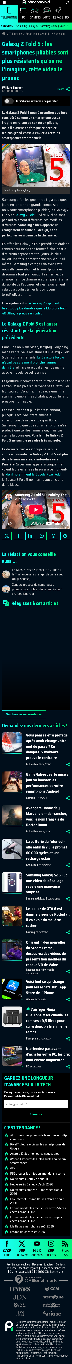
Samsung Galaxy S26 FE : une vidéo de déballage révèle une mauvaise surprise (46, 883)
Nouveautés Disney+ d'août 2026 (31, 1184)
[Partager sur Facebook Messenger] (42, 536)
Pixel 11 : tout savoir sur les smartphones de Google (37, 1146)
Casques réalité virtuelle (40, 970)
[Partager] (68, 89)
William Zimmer (12, 87)
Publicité (12, 1268)
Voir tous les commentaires (24, 714)
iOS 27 (14, 1168)
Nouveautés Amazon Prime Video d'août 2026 (36, 1192)
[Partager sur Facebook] (18, 536)
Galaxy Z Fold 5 (26, 215)
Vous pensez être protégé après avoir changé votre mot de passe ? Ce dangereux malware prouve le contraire (47, 746)
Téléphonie (9, 17)
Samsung (59, 34)
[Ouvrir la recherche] (67, 2)
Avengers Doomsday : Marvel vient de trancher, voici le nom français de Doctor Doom (46, 816)
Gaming (35, 17)
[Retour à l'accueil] (36, 2)
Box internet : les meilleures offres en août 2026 (37, 1201)
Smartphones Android (38, 34)
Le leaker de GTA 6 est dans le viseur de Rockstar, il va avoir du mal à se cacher (48, 917)
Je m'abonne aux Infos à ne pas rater (37, 101)
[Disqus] (36, 660)
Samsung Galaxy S (36, 898)
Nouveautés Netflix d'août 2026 (30, 1179)
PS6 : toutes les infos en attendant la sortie (37, 1174)
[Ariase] (52, 1313)
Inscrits (51, 1252)
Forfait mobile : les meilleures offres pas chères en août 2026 (36, 1219)
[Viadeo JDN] (20, 1313)
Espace (58, 17)
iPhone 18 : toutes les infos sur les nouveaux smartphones (38, 1161)
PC (23, 17)
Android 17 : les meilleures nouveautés (34, 1154)
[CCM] (52, 1289)
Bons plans (32, 1038)
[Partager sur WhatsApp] (53, 536)
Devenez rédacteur (43, 1264)
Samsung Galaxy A (27, 26)
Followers (22, 1252)
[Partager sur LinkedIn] (30, 536)
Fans (7, 1252)
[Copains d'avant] (52, 1305)
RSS (65, 1252)
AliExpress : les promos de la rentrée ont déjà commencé (39, 1137)
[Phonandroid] (9, 1326)
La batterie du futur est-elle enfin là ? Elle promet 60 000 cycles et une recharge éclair (46, 850)
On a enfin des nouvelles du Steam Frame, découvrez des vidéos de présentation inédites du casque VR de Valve (46, 953)
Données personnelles (52, 1268)
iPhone (30, 999)
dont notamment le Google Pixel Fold (33, 474)
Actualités (32, 764)
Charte (13, 1271)
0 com (60, 89)
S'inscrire (36, 1114)
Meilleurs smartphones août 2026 (32, 1226)
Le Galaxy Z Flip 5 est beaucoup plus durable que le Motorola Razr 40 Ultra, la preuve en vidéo (34, 308)
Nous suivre (65, 536)
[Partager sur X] (7, 536)
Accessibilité (26, 1271)
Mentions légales (28, 1268)
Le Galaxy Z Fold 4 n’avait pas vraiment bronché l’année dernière (33, 362)
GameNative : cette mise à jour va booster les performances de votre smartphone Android (47, 782)
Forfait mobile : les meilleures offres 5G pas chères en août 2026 (38, 1210)
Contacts (61, 1264)
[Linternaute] (52, 1297)
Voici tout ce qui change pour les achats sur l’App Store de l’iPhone (46, 987)
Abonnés (37, 1252)
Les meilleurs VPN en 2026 (27, 1232)
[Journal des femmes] (20, 1289)
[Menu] (4, 2)
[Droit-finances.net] (20, 1305)
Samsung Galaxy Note (52, 26)
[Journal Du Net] (20, 1297)
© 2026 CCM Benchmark (49, 1271)
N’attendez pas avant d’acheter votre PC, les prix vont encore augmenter (48, 1054)
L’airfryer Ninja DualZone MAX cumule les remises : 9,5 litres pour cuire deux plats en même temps (47, 1020)
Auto (47, 17)
